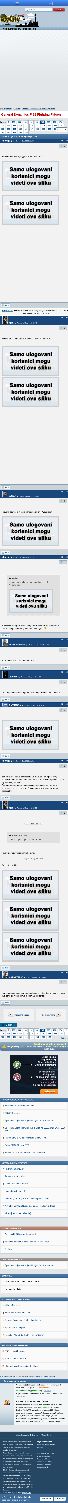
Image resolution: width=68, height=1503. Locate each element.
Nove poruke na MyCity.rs (14, 1163)
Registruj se (7, 310)
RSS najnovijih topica (15, 1351)
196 (20, 132)
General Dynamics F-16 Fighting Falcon (38, 108)
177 (37, 125)
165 (31, 122)
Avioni (17, 108)
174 (20, 125)
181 (61, 125)
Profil (7, 305)
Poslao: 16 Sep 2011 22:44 (23, 141)
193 (2, 132)
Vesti (39, 1444)
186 (26, 129)
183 (8, 129)
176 (32, 125)
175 (26, 125)
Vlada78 (13, 676)
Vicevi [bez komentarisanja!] (18, 1213)
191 (55, 129)
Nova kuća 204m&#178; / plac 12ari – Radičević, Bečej (30, 1206)
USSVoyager (16, 977)
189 (43, 129)
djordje (6, 140)
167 (42, 122)
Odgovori (10, 1025)
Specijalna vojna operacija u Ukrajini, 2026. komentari (29, 1120)
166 (36, 122)
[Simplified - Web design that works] (48, 1467)
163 (19, 122)
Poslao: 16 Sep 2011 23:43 (27, 323)
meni (17, 3)
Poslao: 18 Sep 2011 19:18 (29, 496)
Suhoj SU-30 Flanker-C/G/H (17, 1145)
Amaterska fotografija (15, 1176)
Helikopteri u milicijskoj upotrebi (19, 1105)
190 (49, 129)
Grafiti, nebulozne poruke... (17, 1183)
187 (32, 129)
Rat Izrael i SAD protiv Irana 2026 (20, 1234)
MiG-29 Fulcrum (12, 1113)
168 (48, 122)
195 (14, 132)
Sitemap (35, 1435)
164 (25, 122)
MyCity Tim (26, 1493)
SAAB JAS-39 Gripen (15, 1327)
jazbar (12, 495)
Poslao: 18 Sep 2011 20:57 (35, 705)
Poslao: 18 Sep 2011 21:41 (23, 761)
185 (20, 129)
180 (55, 125)
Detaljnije (47, 1390)
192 (20, 1037)
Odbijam (60, 1498)
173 (14, 125)
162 (13, 122)
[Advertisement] (34, 69)
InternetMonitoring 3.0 (15, 1191)
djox (11, 322)
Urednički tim (47, 1435)
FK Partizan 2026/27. (14, 1169)
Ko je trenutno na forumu (15, 1381)
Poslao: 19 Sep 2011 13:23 (36, 977)
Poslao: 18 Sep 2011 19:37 (31, 677)
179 (49, 125)
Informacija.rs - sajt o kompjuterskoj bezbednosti (27, 1198)
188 (37, 129)
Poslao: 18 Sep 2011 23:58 (27, 808)
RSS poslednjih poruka (15, 1358)
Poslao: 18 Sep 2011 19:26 (39, 645)
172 (8, 125)
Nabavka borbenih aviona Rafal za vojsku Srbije (27, 1242)
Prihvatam (47, 1498)
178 (43, 125)
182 (2, 129)
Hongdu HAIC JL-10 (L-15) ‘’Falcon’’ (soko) (24, 1335)
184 (14, 129)
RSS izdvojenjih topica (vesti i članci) (22, 1366)
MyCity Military (6, 108)
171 (2, 125)
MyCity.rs (45, 1444)
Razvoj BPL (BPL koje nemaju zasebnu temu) (26, 1138)
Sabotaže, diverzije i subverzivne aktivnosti (25, 1152)
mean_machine (17, 644)
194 (8, 132)
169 (54, 122)
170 (60, 122)
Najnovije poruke (22, 1435)
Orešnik (8, 1249)
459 (26, 132)
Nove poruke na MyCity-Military (17, 1100)
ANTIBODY (15, 705)
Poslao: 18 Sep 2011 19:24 (23, 557)
